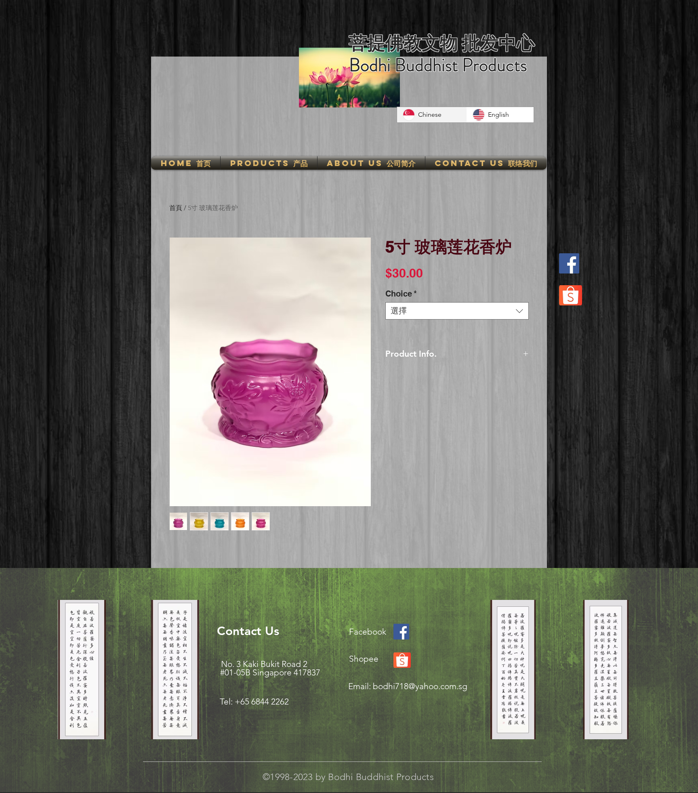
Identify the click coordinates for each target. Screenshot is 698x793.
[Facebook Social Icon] (401, 631)
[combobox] (457, 311)
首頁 (175, 208)
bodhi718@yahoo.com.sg (420, 686)
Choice (401, 294)
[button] (269, 163)
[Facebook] (569, 263)
